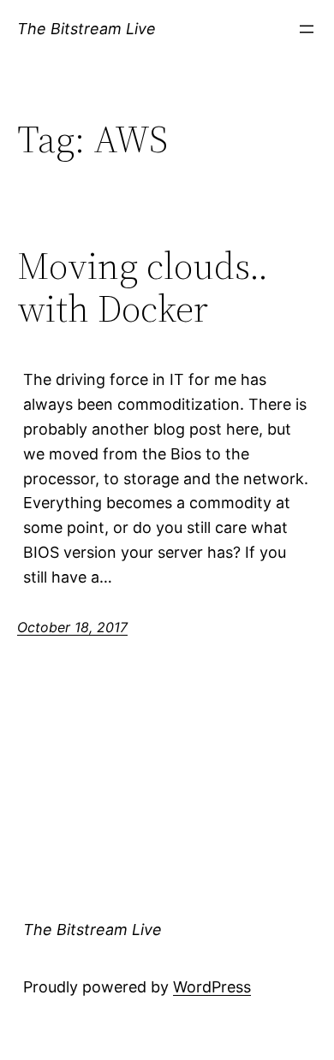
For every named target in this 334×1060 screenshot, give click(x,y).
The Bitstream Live (86, 29)
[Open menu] (306, 29)
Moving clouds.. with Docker (142, 288)
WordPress (212, 987)
